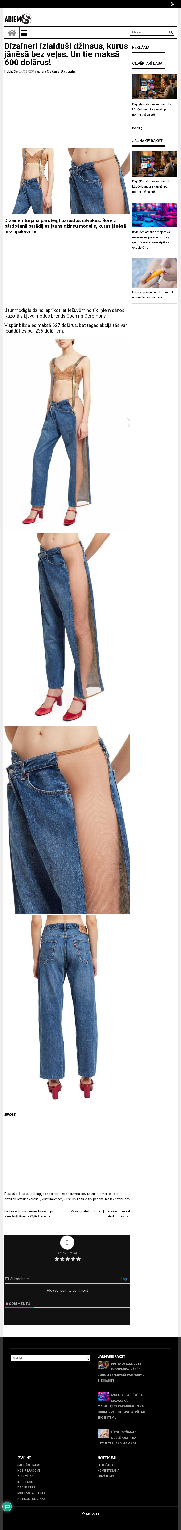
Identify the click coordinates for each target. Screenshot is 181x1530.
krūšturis (70, 1199)
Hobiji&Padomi (28, 1470)
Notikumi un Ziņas (31, 1498)
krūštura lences (52, 1199)
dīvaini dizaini (109, 1194)
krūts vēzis (84, 1199)
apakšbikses (56, 1194)
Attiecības (25, 1476)
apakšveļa (73, 1194)
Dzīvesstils (26, 1487)
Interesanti (27, 1194)
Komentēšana (108, 1470)
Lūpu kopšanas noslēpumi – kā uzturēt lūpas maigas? (117, 1437)
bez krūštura (89, 1194)
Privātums (106, 1476)
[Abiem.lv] (12, 32)
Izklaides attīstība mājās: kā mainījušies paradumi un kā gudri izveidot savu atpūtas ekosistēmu (121, 1406)
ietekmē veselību (28, 1199)
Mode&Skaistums (31, 1493)
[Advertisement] (67, 112)
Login (125, 1279)
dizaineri (10, 1199)
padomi (98, 1199)
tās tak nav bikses (117, 1199)
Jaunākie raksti (29, 1465)
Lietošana (106, 1465)
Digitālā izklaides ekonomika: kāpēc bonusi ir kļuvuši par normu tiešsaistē (121, 1372)
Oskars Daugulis (61, 71)
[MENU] (24, 32)
